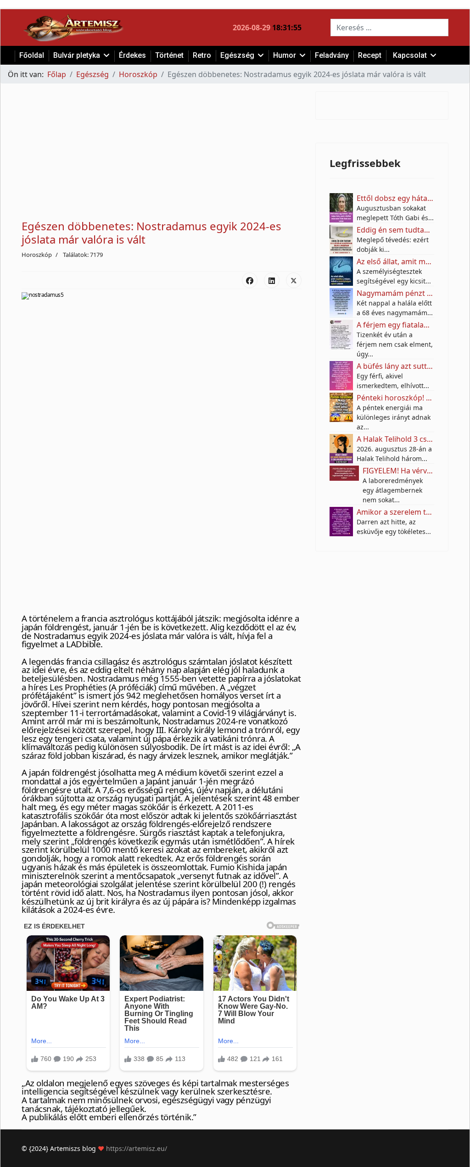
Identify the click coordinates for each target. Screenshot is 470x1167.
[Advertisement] (162, 155)
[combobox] (389, 27)
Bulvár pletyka (76, 55)
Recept (369, 55)
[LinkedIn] (272, 280)
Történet (169, 55)
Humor (284, 55)
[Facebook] (249, 280)
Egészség (237, 55)
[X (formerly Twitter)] (294, 280)
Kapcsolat (410, 55)
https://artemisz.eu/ (136, 1148)
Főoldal (31, 55)
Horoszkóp (37, 254)
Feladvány (332, 55)
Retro (202, 55)
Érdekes (132, 55)
